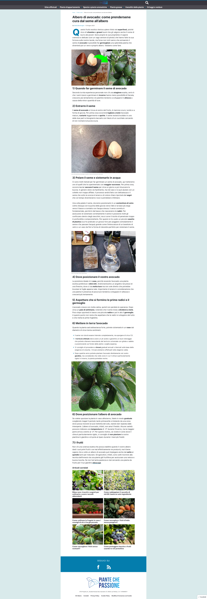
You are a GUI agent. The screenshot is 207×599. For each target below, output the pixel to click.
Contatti (86, 596)
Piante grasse (116, 7)
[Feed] (109, 567)
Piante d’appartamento (70, 7)
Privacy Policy (95, 596)
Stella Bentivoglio (79, 25)
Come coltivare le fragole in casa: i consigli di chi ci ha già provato (86, 521)
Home (73, 12)
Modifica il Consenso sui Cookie (122, 596)
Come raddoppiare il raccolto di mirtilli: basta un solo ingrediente (117, 493)
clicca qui (97, 463)
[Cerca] (147, 2)
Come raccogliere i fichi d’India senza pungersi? (117, 521)
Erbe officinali (51, 7)
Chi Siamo (78, 596)
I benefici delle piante (134, 7)
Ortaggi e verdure (154, 7)
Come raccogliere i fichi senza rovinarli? (85, 547)
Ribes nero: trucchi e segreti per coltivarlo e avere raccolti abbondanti (85, 494)
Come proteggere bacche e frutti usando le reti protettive (117, 547)
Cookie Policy (105, 596)
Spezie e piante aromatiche (95, 7)
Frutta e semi (79, 12)
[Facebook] (98, 567)
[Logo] (103, 3)
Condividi (203, 597)
